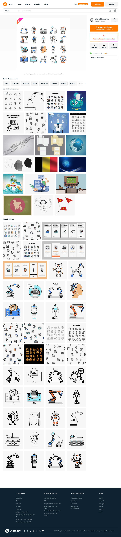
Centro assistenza (76, 498)
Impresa (18, 506)
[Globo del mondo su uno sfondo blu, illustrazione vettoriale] (76, 145)
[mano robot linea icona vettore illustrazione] (34, 439)
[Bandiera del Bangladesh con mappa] (17, 205)
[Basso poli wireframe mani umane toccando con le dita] (18, 145)
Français (101, 509)
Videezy (18, 504)
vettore (54, 83)
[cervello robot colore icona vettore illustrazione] (13, 312)
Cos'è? (106, 53)
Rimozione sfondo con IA (24, 519)
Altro (100, 512)
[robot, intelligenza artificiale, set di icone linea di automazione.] (13, 101)
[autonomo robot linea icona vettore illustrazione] (13, 439)
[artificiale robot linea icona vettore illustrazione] (76, 397)
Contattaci (74, 501)
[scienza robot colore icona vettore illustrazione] (34, 312)
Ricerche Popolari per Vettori (51, 507)
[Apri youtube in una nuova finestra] (43, 531)
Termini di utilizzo (82, 531)
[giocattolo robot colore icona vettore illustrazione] (77, 270)
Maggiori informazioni (97, 58)
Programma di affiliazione (52, 504)
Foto (19, 4)
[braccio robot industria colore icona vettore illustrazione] (13, 290)
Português (102, 504)
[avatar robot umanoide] (58, 123)
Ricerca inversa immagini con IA (25, 515)
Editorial (37, 4)
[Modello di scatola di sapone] (50, 145)
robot (7, 83)
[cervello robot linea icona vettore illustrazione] (13, 397)
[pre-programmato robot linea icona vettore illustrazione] (55, 375)
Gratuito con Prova (104, 28)
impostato (44, 83)
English (101, 498)
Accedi (111, 4)
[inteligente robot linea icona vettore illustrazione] (34, 418)
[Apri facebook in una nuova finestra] (24, 531)
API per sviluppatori (22, 512)
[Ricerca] (110, 11)
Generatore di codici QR (23, 522)
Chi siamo (74, 504)
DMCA (46, 501)
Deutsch (101, 506)
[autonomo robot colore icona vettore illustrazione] (76, 439)
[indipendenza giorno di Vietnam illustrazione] (65, 205)
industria (26, 83)
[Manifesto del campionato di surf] (13, 184)
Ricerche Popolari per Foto (52, 511)
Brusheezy (19, 498)
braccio (72, 83)
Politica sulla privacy (94, 531)
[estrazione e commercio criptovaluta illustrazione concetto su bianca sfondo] (40, 184)
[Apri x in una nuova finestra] (40, 531)
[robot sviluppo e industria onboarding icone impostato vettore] (64, 231)
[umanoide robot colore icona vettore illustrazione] (55, 418)
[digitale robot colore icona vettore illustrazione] (34, 397)
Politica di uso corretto (107, 531)
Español (101, 501)
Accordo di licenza (50, 498)
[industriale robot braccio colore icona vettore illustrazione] (76, 312)
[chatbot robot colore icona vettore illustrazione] (34, 290)
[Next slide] (83, 83)
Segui (114, 21)
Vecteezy (18, 501)
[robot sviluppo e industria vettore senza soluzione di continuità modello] (35, 123)
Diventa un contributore (75, 507)
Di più (46, 4)
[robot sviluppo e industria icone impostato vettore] (55, 101)
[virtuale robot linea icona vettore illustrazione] (76, 375)
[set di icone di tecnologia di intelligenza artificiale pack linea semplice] (78, 123)
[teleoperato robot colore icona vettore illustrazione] (55, 439)
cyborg (63, 83)
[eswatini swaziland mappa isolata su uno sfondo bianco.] (18, 164)
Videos (27, 4)
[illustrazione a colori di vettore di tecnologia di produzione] (13, 123)
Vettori (10, 4)
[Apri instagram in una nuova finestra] (27, 531)
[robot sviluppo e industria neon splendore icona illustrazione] (34, 354)
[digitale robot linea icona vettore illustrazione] (34, 375)
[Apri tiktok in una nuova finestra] (36, 531)
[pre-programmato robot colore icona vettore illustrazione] (55, 290)
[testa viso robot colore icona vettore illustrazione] (76, 290)
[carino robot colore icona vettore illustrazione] (58, 270)
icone (35, 83)
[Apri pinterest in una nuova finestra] (33, 531)
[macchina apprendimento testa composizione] (76, 101)
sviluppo (16, 83)
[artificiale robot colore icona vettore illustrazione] (55, 312)
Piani (75, 4)
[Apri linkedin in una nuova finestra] (30, 531)
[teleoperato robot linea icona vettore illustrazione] (13, 375)
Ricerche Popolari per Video (51, 514)
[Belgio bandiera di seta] (46, 164)
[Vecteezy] (5, 4)
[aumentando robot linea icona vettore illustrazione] (13, 418)
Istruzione (19, 509)
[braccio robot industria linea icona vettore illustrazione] (76, 418)
